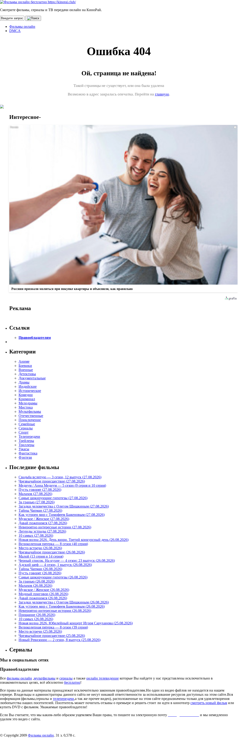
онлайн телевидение (102, 678)
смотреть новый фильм (208, 703)
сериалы (66, 678)
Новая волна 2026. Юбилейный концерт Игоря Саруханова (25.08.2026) (76, 623)
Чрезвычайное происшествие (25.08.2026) (52, 636)
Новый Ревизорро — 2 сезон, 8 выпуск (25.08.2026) (59, 640)
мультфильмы (44, 678)
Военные (26, 370)
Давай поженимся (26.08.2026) (43, 598)
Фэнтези (25, 457)
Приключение (30, 420)
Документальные (32, 378)
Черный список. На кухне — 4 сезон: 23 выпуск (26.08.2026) (67, 560)
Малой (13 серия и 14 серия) (41, 556)
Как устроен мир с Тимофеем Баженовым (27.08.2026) (62, 515)
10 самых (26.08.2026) (36, 619)
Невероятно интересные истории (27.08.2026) (55, 527)
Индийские (28, 386)
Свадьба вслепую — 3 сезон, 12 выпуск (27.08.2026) (60, 477)
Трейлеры (26, 441)
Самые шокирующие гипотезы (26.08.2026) (53, 577)
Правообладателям (35, 338)
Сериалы (26, 428)
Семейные (27, 424)
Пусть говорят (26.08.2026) (40, 573)
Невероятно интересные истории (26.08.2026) (55, 611)
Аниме (24, 361)
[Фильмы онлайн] (38, 2)
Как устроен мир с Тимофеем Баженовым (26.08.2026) (62, 606)
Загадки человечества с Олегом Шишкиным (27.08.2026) (64, 506)
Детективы (27, 374)
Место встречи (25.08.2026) (40, 631)
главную (162, 94)
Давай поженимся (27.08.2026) (43, 523)
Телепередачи (29, 436)
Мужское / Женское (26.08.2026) (44, 590)
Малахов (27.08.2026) (35, 494)
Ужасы (24, 449)
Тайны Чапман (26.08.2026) (40, 569)
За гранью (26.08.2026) (37, 581)
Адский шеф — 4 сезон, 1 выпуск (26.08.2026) (55, 565)
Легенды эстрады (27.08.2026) (42, 531)
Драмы (24, 382)
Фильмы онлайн (22, 27)
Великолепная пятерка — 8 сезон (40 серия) (53, 544)
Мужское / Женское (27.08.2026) (44, 519)
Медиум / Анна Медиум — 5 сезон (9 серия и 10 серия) (62, 485)
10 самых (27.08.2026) (36, 535)
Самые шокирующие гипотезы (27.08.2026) (53, 498)
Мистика (26, 407)
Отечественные (31, 416)
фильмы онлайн (19, 678)
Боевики (25, 366)
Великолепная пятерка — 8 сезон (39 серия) (53, 627)
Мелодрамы (28, 403)
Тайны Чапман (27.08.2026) (40, 510)
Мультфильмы (30, 411)
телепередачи (63, 699)
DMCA (15, 31)
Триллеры (26, 445)
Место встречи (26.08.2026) (40, 548)
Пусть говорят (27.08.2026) (40, 490)
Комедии (26, 395)
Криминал (27, 399)
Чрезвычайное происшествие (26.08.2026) (52, 552)
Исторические (30, 391)
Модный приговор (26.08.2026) (43, 594)
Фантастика (28, 453)
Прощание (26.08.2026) (37, 615)
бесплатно (72, 682)
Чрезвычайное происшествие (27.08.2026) (52, 481)
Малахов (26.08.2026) (35, 586)
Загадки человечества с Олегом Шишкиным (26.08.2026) (64, 602)
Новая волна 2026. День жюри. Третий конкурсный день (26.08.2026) (74, 540)
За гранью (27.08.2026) (37, 502)
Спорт (24, 432)
